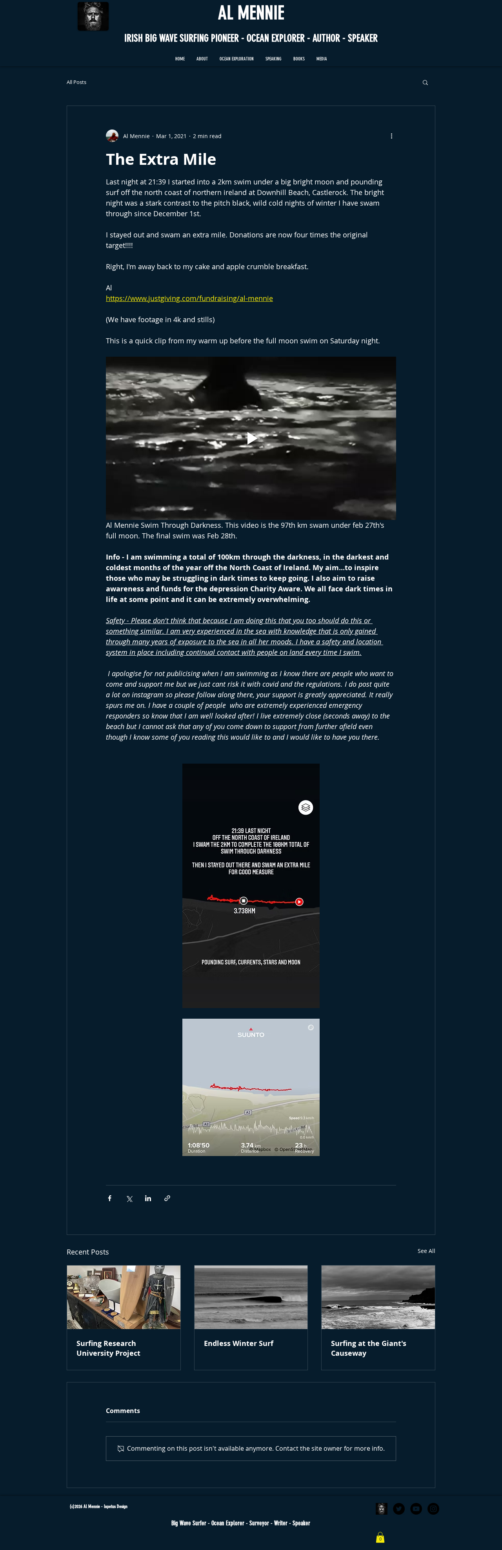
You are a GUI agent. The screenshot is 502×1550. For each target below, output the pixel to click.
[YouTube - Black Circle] (416, 1509)
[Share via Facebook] (109, 1198)
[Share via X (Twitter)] (129, 1198)
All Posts (76, 82)
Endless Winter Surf (238, 1343)
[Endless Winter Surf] (251, 1297)
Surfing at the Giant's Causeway (368, 1348)
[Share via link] (167, 1198)
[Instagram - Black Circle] (433, 1509)
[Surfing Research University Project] (123, 1297)
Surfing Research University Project (108, 1348)
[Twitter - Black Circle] (399, 1509)
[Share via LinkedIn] (148, 1198)
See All (426, 1251)
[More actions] (391, 135)
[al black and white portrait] (381, 1509)
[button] (237, 58)
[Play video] (251, 438)
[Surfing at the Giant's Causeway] (378, 1297)
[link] (380, 1537)
